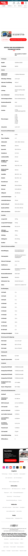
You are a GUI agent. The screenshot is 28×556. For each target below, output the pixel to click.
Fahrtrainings (4, 473)
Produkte (16, 0)
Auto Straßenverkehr (10, 511)
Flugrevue (16, 543)
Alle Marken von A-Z (6, 488)
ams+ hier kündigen (18, 477)
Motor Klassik (15, 507)
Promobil (8, 550)
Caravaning (6, 543)
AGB (11, 492)
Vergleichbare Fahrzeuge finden (18, 39)
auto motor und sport (7, 507)
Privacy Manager (16, 496)
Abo (22, 2)
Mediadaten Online (10, 518)
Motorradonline (20, 546)
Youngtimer (22, 507)
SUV (15, 5)
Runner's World (15, 550)
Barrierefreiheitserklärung (11, 500)
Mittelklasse (10, 5)
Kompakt (3, 5)
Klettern (21, 543)
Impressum (6, 492)
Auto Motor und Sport (14, 539)
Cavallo (11, 543)
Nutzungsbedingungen (18, 492)
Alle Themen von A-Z (16, 488)
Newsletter (16, 473)
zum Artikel (5, 39)
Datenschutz (9, 496)
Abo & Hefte (19, 511)
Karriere (20, 500)
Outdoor (3, 550)
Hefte (12, 0)
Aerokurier (6, 539)
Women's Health (23, 550)
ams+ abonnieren (8, 477)
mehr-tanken (6, 546)
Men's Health (13, 546)
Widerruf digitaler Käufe (14, 481)
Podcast (10, 473)
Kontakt (23, 488)
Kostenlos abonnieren (10, 460)
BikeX (22, 539)
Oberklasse (20, 5)
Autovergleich (22, 473)
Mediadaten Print (18, 518)
